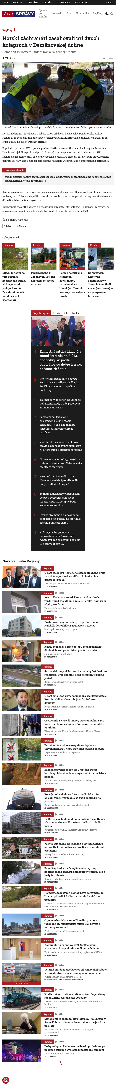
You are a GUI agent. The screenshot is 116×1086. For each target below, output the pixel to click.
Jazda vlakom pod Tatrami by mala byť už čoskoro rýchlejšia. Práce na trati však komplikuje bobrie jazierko (75, 674)
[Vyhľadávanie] (111, 13)
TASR (8, 58)
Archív (47, 2)
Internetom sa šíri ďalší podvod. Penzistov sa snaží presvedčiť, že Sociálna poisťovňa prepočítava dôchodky (59, 384)
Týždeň (76, 312)
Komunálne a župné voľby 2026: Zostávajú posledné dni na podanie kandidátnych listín (71, 946)
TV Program (63, 2)
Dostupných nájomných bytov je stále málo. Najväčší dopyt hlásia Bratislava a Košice (71, 623)
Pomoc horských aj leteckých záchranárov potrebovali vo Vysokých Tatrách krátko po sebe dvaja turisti (72, 284)
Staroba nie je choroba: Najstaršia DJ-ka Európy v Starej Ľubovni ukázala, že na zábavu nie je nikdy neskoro (75, 1022)
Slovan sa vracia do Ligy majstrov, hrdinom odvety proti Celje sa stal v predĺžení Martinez (61, 463)
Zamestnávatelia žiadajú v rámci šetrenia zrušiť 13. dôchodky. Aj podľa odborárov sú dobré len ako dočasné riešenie (61, 360)
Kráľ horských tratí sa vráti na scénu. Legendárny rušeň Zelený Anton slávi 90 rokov (74, 995)
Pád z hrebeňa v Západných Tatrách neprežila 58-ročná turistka (43, 278)
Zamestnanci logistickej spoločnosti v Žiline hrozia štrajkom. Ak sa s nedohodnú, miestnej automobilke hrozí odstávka (57, 424)
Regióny (97, 13)
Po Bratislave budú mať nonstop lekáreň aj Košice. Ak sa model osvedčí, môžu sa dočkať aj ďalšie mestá (75, 822)
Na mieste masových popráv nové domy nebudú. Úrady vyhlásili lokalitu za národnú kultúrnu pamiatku (74, 896)
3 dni (66, 312)
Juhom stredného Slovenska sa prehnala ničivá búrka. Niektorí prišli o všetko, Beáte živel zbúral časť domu (74, 847)
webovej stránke (37, 141)
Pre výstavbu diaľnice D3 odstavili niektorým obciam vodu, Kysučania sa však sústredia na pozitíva (72, 798)
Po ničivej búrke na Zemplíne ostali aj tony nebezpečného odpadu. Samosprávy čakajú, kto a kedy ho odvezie (74, 871)
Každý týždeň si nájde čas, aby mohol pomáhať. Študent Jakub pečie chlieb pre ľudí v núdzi (73, 648)
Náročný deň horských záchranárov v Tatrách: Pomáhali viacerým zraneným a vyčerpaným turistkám (100, 284)
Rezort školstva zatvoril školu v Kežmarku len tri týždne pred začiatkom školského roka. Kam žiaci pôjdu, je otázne (75, 601)
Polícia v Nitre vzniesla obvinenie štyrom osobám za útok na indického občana (74, 1075)
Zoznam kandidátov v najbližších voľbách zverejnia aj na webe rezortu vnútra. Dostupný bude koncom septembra (60, 499)
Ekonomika (82, 13)
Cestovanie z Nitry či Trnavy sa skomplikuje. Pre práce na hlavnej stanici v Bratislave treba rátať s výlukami (74, 724)
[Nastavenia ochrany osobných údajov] (5, 1080)
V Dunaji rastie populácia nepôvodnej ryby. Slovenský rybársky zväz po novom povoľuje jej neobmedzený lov (60, 538)
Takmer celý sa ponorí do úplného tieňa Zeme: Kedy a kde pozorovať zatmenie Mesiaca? (60, 403)
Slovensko (57, 13)
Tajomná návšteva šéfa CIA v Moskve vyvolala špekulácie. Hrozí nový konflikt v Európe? (61, 480)
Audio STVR (81, 2)
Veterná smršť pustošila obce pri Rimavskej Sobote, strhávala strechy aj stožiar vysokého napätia (75, 971)
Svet (69, 13)
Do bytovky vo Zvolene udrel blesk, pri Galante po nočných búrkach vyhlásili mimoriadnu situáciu (74, 1048)
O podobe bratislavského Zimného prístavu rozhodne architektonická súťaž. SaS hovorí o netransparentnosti (72, 924)
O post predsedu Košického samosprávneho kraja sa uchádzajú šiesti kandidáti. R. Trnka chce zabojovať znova (74, 576)
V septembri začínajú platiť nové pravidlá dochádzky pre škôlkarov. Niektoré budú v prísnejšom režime (61, 445)
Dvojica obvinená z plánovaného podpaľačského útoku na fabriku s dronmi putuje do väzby (60, 518)
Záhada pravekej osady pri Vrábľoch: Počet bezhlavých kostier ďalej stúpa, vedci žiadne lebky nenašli (75, 773)
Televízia (32, 2)
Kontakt (110, 2)
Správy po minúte (43, 13)
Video (61, 592)
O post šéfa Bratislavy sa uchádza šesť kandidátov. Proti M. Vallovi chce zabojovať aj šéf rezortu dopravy (75, 699)
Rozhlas (17, 2)
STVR (5, 2)
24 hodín (56, 312)
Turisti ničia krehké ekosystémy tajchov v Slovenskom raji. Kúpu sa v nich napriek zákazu (74, 746)
